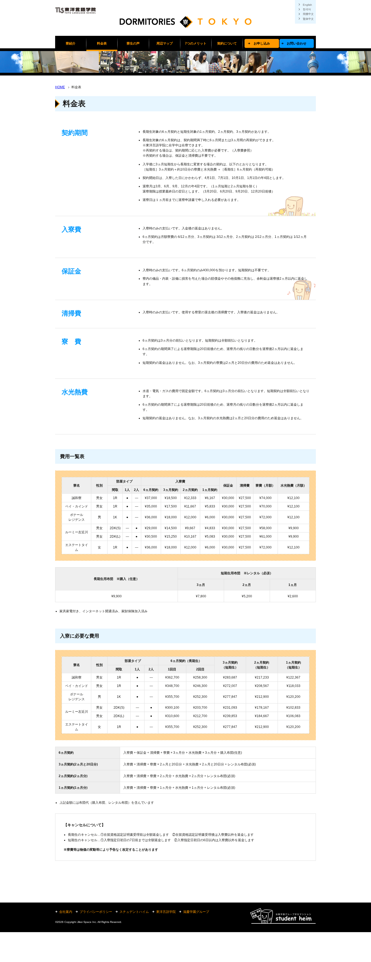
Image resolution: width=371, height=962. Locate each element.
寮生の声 (133, 43)
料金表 (102, 43)
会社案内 (65, 912)
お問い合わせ (296, 43)
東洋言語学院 (166, 912)
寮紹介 (71, 43)
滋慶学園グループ (196, 912)
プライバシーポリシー (96, 912)
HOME (60, 87)
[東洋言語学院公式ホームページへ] (75, 10)
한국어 (307, 9)
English (307, 4)
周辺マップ (164, 43)
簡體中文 (308, 13)
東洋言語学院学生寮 (185, 24)
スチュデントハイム (134, 912)
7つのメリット (195, 43)
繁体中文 (308, 18)
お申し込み (262, 43)
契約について (227, 43)
